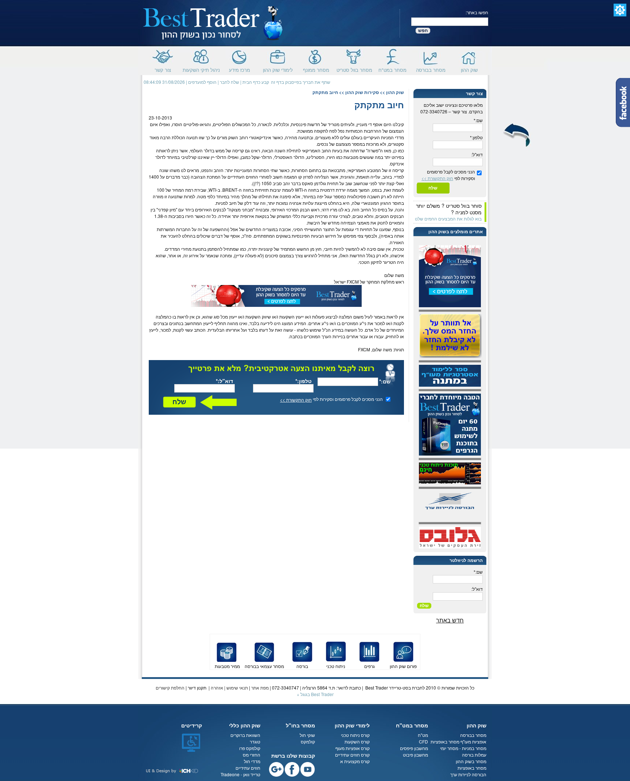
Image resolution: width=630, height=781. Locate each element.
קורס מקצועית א (355, 761)
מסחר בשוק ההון (470, 761)
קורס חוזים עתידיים (352, 754)
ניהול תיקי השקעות (201, 68)
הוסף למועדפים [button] (202, 82)
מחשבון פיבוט (415, 754)
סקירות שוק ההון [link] (362, 92)
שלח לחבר (229, 82)
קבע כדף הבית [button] (255, 82)
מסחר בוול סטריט (354, 68)
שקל (256, 157)
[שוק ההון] (213, 22)
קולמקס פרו (249, 748)
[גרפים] (369, 651)
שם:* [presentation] (478, 120)
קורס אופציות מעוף (352, 748)
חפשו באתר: (477, 12)
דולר (208, 150)
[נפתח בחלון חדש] (276, 295)
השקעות (287, 316)
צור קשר (163, 68)
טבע (371, 170)
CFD (423, 741)
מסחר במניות (474, 748)
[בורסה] (302, 651)
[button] (620, 10)
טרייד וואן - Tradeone (240, 774)
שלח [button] (179, 402)
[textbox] (449, 21)
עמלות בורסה (474, 754)
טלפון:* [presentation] (476, 137)
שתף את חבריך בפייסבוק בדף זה (300, 82)
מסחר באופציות (445, 741)
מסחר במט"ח (392, 68)
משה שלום (394, 275)
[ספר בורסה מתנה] (450, 374)
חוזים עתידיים (248, 768)
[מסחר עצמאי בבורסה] (264, 651)
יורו (329, 157)
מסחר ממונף (316, 68)
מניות (386, 137)
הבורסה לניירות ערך (468, 774)
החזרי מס (251, 754)
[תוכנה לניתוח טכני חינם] (450, 472)
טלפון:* (303, 380)
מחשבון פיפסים (414, 748)
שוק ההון (469, 68)
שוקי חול (307, 735)
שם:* (384, 381)
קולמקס (308, 741)
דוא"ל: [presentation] (477, 154)
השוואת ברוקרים (245, 735)
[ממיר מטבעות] (227, 651)
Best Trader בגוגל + (315, 694)
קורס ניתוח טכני (355, 735)
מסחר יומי (449, 748)
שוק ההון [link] (395, 92)
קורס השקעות (357, 741)
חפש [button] (423, 30)
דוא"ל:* (224, 380)
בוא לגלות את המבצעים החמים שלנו (448, 218)
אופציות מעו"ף (473, 741)
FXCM (353, 281)
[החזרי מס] (451, 335)
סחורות (298, 170)
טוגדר (255, 741)
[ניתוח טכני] (336, 651)
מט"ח (423, 735)
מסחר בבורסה (431, 68)
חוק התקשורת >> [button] (296, 400)
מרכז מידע (239, 68)
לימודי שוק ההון (278, 68)
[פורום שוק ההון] (403, 651)
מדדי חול (252, 761)
